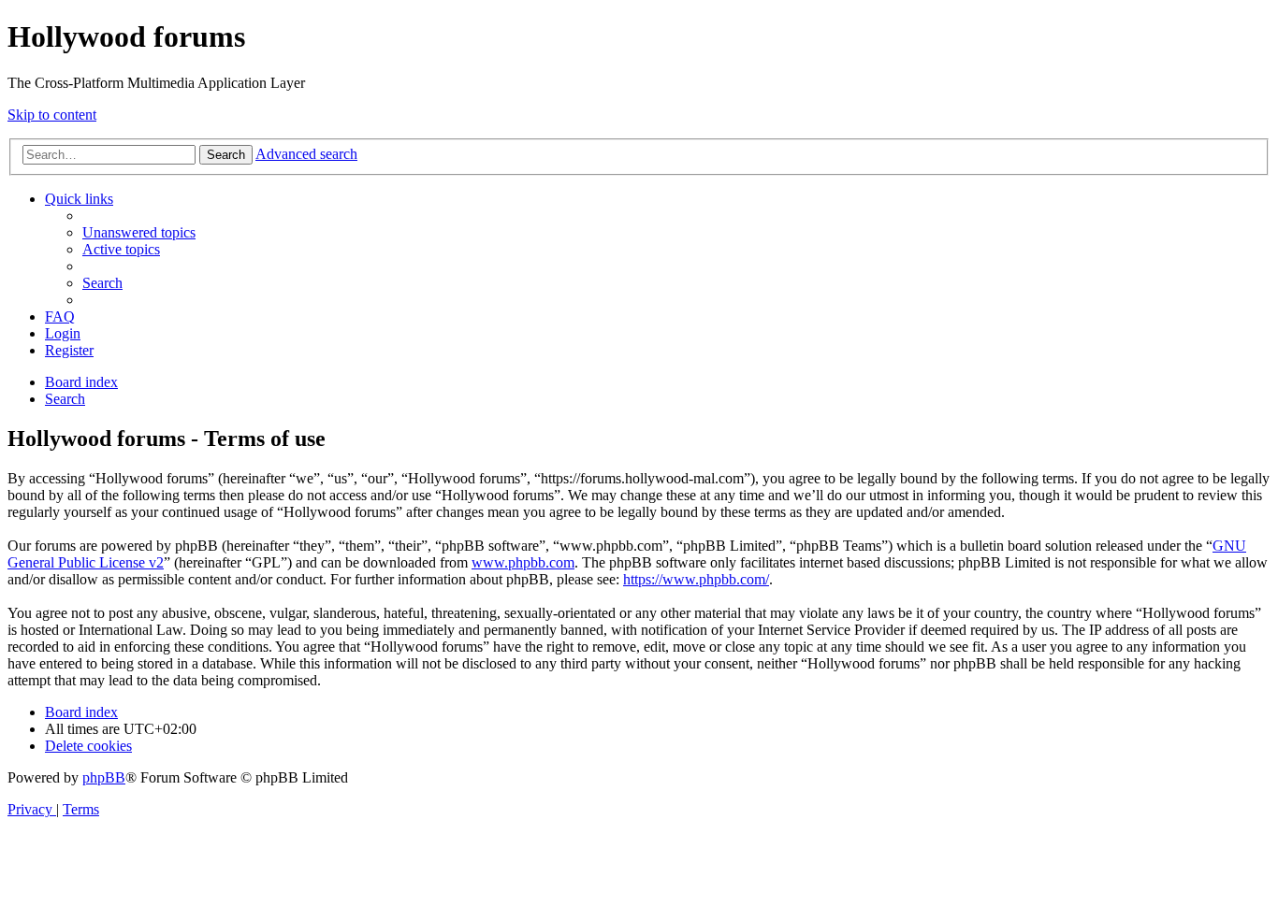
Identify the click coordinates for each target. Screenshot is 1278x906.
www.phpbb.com (523, 562)
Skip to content (51, 114)
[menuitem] (139, 232)
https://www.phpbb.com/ (696, 579)
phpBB (103, 777)
